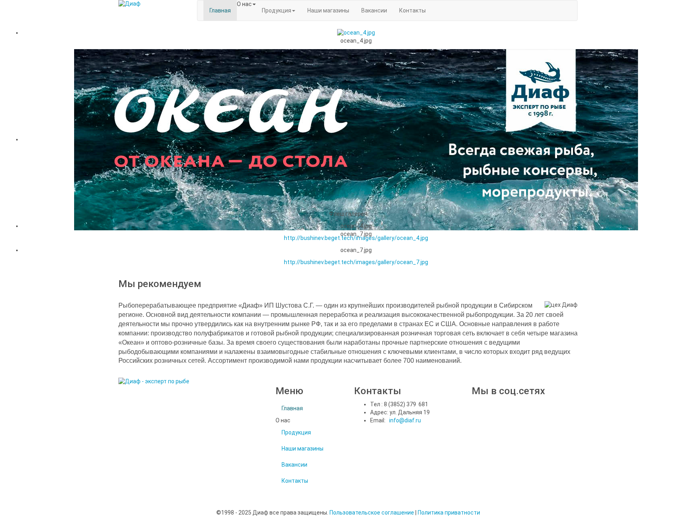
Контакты (295, 481)
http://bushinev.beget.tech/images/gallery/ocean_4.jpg (356, 238)
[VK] (475, 416)
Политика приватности (449, 512)
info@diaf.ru (405, 420)
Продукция (296, 432)
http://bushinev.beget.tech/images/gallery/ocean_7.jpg (356, 262)
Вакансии (294, 464)
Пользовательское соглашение (371, 512)
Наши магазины (302, 448)
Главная (292, 408)
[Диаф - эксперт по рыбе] (151, 4)
